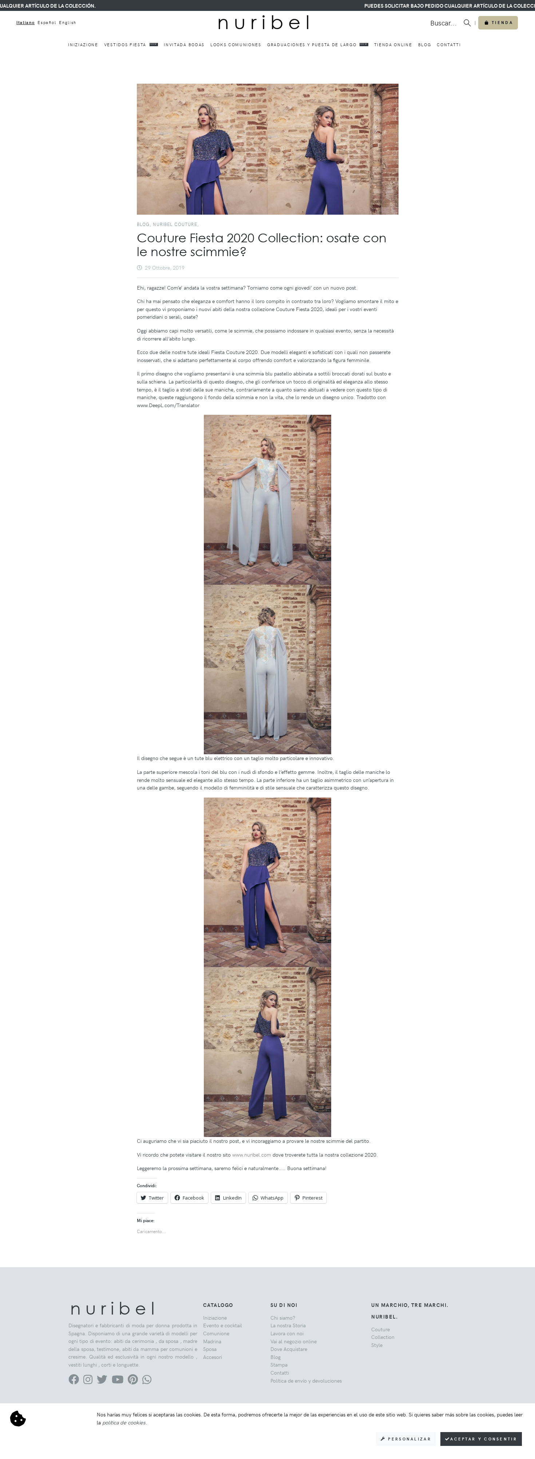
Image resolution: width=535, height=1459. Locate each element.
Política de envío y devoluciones (306, 1380)
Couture (380, 1329)
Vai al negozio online (293, 1341)
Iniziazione (83, 44)
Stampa (279, 1364)
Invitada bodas (184, 44)
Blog (424, 44)
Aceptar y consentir (483, 1439)
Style (377, 1344)
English (67, 22)
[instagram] (87, 1381)
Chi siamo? (282, 1317)
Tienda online (393, 44)
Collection (383, 1336)
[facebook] (73, 1381)
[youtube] (117, 1381)
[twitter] (102, 1381)
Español (46, 22)
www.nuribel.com (251, 1154)
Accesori (212, 1356)
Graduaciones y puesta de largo (317, 44)
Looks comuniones (235, 44)
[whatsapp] (146, 1381)
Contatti (449, 44)
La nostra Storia (288, 1325)
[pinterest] (133, 1381)
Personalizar (408, 1439)
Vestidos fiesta (130, 44)
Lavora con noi (287, 1333)
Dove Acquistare (288, 1348)
